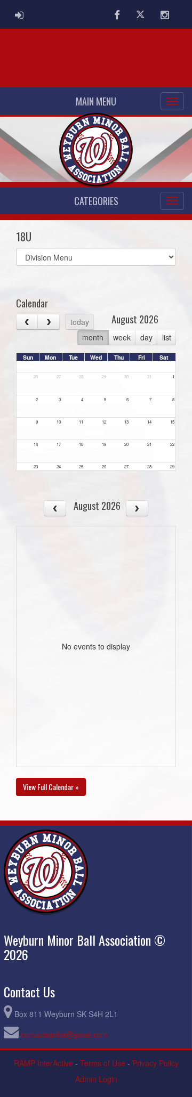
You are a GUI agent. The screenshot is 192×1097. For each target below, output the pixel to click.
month (92, 337)
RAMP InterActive (43, 1063)
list (166, 337)
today (79, 321)
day (146, 337)
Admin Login (96, 1079)
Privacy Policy (155, 1063)
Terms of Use (102, 1063)
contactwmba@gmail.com (64, 1034)
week (122, 337)
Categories (96, 201)
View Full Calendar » (51, 786)
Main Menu (96, 101)
